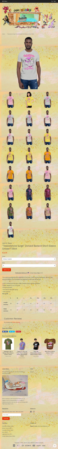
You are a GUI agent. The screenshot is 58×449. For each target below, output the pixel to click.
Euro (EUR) (5, 432)
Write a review (16, 322)
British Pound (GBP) (7, 428)
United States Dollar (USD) (8, 436)
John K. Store (27, 442)
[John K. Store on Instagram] (34, 412)
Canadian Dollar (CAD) (7, 430)
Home (3, 34)
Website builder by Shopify (37, 442)
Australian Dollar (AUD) (7, 426)
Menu (5, 1)
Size (3, 263)
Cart (54, 1)
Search (32, 372)
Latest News (5, 369)
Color (3, 256)
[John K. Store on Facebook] (31, 412)
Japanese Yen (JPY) (7, 434)
